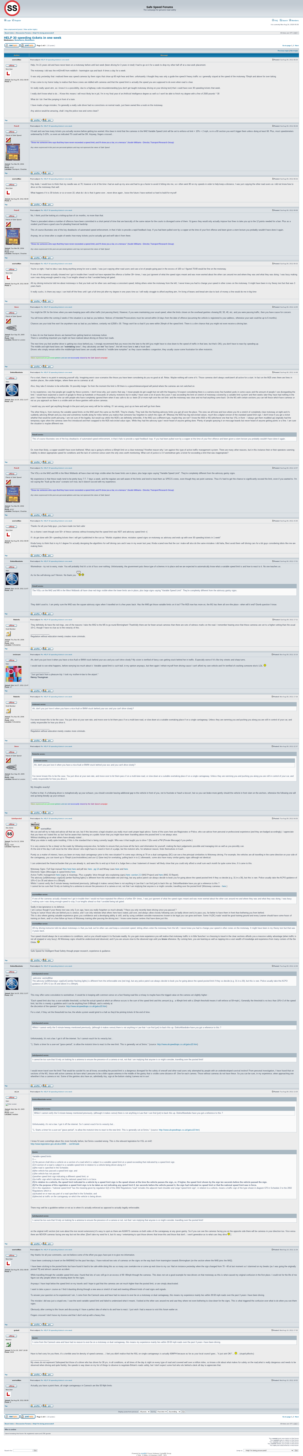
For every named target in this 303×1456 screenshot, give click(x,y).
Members (295, 20)
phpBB (143, 1453)
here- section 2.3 (133, 875)
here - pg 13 (93, 869)
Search (285, 20)
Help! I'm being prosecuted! (43, 33)
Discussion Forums (23, 33)
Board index (9, 33)
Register (17, 20)
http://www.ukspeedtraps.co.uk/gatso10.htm (86, 1006)
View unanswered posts (13, 29)
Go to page (286, 45)
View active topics (30, 29)
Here (64, 869)
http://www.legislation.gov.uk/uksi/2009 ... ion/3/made (55, 1144)
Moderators (19, 40)
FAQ (276, 20)
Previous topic (283, 51)
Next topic (294, 51)
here (69, 869)
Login (8, 20)
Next (297, 45)
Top (6, 120)
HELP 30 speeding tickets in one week (32, 37)
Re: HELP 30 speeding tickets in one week (56, 126)
